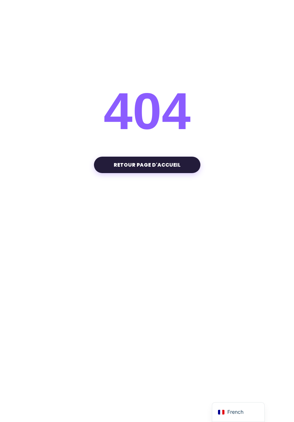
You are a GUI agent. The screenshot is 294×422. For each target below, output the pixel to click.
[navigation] (238, 412)
